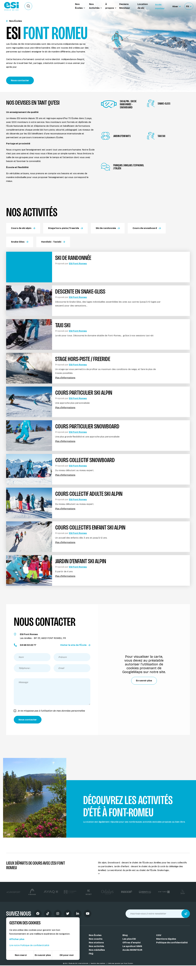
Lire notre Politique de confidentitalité (29, 945)
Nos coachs (95, 939)
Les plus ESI (129, 939)
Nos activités (96, 946)
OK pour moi (67, 955)
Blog (125, 935)
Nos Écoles (15, 21)
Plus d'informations (65, 378)
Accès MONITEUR (132, 950)
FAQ (91, 953)
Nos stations (96, 942)
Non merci (21, 955)
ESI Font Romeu (78, 263)
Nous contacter (20, 80)
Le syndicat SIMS (132, 946)
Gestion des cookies (98, 963)
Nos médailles (97, 950)
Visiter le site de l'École (73, 645)
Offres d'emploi (132, 942)
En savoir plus (144, 680)
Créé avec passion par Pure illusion (120, 963)
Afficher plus (16, 939)
